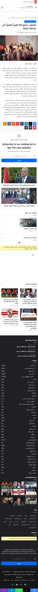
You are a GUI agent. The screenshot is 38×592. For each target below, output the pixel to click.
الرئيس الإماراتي (17, 518)
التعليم (34, 396)
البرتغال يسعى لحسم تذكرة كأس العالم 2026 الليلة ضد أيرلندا (18, 1)
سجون (34, 524)
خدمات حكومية (32, 459)
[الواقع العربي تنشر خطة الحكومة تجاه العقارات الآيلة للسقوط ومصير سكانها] (7, 501)
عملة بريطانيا (16, 524)
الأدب (34, 379)
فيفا (10, 524)
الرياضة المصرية (30, 448)
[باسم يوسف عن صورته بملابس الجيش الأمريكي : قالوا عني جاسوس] (31, 501)
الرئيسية (33, 17)
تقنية (12, 580)
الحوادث (33, 407)
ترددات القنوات (30, 456)
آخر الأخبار (27, 17)
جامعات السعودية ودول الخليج (26, 404)
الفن (34, 418)
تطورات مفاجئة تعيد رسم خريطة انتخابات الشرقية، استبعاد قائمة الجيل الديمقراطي (30, 325)
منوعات (34, 470)
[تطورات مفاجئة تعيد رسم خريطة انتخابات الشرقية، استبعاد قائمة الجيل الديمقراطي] (28, 314)
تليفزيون (33, 453)
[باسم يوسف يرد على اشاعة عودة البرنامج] (19, 502)
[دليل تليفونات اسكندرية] (28, 222)
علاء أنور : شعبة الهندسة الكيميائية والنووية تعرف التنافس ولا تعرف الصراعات (29, 301)
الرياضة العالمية (30, 445)
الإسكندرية (19, 515)
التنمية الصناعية (32, 518)
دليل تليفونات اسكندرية (30, 228)
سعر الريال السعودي (25, 524)
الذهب (25, 518)
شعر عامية (31, 385)
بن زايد (16, 521)
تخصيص (5, 521)
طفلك (32, 434)
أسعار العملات (33, 515)
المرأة (34, 426)
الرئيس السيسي (32, 521)
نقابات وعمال (32, 473)
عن (29, 580)
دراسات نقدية (30, 382)
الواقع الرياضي (32, 440)
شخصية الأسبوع (31, 462)
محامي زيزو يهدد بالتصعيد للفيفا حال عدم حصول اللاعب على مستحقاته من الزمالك (10, 322)
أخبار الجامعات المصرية (28, 398)
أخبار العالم (17, 580)
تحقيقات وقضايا (30, 409)
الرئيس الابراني (8, 518)
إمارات (25, 515)
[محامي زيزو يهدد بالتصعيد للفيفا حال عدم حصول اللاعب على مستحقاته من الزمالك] (9, 313)
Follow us (34, 532)
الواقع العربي (23, 521)
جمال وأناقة (31, 431)
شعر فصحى (31, 387)
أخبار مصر (21, 17)
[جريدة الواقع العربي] (26, 7)
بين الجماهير (32, 451)
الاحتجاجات (12, 515)
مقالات (34, 467)
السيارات (33, 412)
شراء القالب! (6, 580)
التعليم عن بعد (30, 401)
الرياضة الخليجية (30, 442)
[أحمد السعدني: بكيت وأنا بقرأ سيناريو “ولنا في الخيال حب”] (7, 492)
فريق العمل (24, 580)
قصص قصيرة (30, 390)
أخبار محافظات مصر (13, 17)
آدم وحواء (31, 429)
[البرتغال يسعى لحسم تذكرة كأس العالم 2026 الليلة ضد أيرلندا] (9, 293)
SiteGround (19, 577)
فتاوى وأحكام (32, 464)
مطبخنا (32, 437)
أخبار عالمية (31, 371)
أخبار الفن (31, 420)
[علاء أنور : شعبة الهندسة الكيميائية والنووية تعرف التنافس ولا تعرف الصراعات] (28, 293)
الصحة (34, 415)
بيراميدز (10, 521)
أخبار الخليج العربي (29, 368)
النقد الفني (31, 423)
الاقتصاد (34, 393)
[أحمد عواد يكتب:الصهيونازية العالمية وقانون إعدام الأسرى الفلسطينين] (31, 485)
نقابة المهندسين (32, 527)
